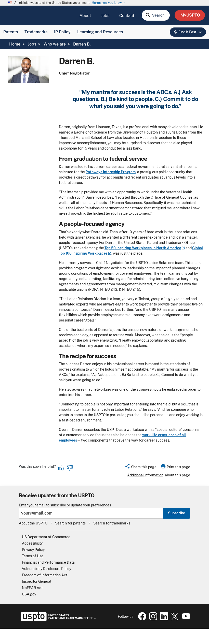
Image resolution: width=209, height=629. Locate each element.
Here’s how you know (108, 3)
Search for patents (70, 523)
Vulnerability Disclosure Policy (46, 569)
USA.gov (29, 594)
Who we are (55, 44)
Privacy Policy (33, 550)
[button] (140, 468)
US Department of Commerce (46, 537)
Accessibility (32, 543)
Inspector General (36, 581)
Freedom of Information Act (44, 575)
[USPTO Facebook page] (141, 619)
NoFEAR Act (32, 588)
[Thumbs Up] (61, 468)
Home (14, 44)
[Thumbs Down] (70, 468)
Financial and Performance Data (48, 562)
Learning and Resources (100, 32)
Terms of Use (32, 556)
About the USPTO (33, 523)
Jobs (105, 15)
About (85, 15)
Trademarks (35, 32)
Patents (10, 32)
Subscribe (176, 513)
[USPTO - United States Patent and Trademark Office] (57, 620)
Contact (126, 15)
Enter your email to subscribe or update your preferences (65, 505)
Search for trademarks (111, 523)
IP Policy (62, 32)
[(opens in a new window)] (152, 619)
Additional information (145, 475)
